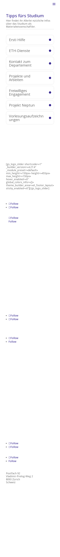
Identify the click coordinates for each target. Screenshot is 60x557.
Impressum (13, 257)
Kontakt (11, 254)
